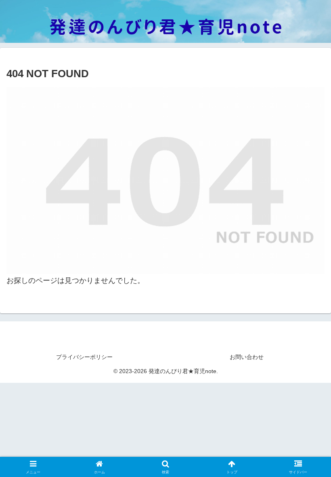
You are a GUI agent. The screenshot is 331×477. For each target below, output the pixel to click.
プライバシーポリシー (84, 357)
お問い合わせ (247, 357)
